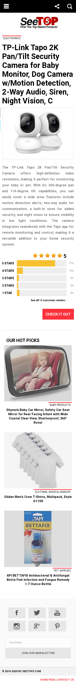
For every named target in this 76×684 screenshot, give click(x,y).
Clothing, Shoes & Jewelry (53, 491)
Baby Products (60, 405)
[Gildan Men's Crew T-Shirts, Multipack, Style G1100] (38, 487)
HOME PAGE (47, 679)
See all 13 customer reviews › (48, 300)
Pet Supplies (62, 570)
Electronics (11, 38)
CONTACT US (65, 679)
